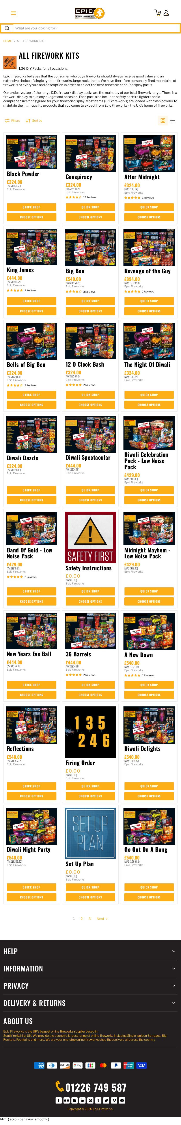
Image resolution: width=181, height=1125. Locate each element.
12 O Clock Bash (85, 364)
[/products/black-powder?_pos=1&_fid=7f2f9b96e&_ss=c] (31, 152)
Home (7, 41)
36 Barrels (78, 654)
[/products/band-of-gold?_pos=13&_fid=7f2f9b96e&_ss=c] (31, 528)
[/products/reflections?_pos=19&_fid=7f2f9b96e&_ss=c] (31, 725)
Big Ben (75, 270)
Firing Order (80, 762)
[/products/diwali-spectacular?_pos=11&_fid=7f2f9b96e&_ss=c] (90, 434)
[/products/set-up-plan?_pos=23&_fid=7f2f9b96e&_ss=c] (90, 833)
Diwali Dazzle (22, 457)
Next (101, 919)
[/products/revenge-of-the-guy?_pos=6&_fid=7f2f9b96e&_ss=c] (149, 247)
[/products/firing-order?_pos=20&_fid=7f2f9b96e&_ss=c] (90, 732)
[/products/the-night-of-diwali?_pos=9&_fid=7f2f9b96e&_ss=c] (149, 341)
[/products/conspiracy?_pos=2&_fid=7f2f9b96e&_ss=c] (90, 153)
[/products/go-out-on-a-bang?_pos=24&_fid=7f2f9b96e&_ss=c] (149, 826)
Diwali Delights (142, 748)
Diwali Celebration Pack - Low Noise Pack (146, 460)
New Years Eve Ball (29, 653)
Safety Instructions (89, 567)
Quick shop (31, 207)
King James (20, 269)
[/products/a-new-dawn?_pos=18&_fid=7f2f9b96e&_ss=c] (149, 631)
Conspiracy (79, 176)
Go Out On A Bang (145, 849)
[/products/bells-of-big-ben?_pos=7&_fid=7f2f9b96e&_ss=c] (31, 341)
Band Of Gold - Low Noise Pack (29, 553)
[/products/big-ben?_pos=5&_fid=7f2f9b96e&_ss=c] (90, 247)
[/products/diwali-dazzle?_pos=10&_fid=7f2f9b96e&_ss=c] (31, 434)
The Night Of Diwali (147, 364)
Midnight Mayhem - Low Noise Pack (147, 553)
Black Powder (23, 173)
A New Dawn (138, 654)
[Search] (7, 28)
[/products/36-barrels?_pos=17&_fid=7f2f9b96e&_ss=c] (90, 631)
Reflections (20, 748)
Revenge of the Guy (147, 270)
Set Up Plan (80, 863)
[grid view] (163, 120)
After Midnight (142, 176)
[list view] (172, 120)
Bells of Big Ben (26, 364)
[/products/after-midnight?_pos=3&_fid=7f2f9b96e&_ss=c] (149, 153)
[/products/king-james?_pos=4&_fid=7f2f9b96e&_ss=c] (31, 247)
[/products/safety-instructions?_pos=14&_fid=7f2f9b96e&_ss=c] (90, 537)
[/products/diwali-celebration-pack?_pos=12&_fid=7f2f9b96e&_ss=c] (149, 433)
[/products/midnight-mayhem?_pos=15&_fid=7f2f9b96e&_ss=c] (149, 528)
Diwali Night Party (28, 849)
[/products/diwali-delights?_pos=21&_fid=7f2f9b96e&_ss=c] (149, 725)
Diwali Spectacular (88, 457)
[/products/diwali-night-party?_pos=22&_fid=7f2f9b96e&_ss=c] (31, 826)
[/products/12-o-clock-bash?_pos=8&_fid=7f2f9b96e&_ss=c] (90, 341)
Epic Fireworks (16, 189)
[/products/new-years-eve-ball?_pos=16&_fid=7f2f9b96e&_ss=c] (31, 631)
